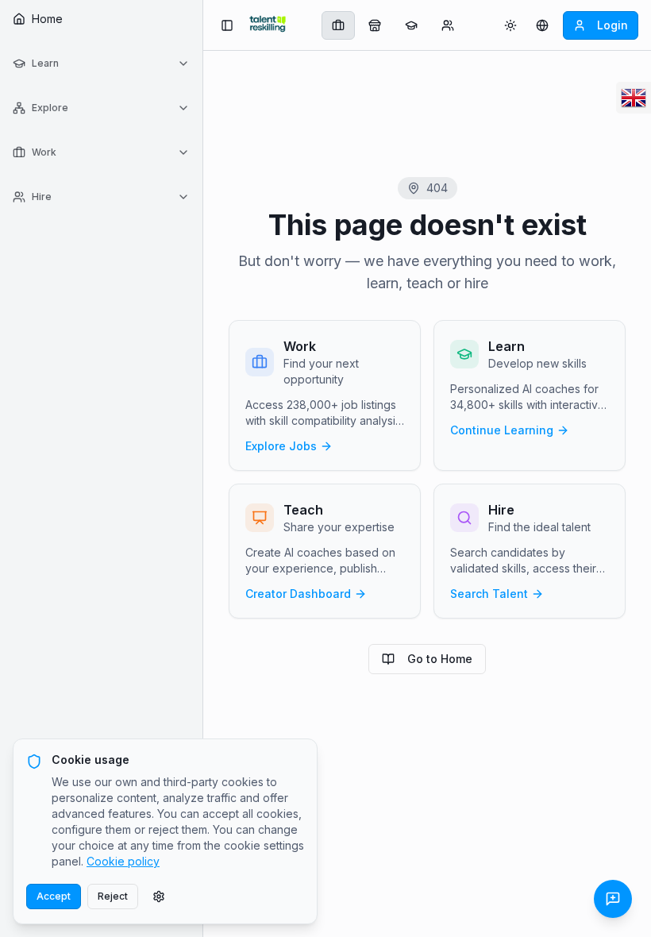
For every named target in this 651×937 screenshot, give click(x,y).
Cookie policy (123, 861)
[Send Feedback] (613, 899)
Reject (113, 896)
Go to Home (439, 658)
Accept (54, 896)
